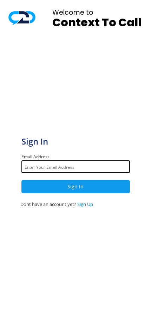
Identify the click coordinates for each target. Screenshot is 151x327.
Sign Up (85, 204)
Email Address (35, 157)
